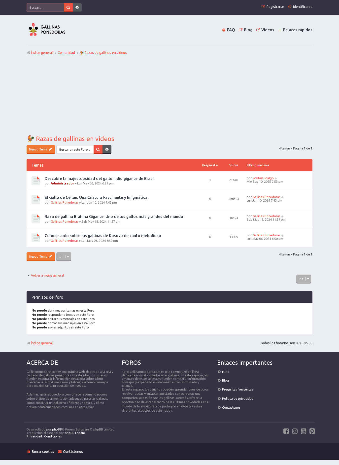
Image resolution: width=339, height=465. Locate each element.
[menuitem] (300, 7)
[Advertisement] (169, 95)
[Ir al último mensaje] (276, 178)
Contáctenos (231, 407)
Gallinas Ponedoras (64, 202)
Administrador (62, 183)
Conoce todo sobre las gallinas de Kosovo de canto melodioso (103, 235)
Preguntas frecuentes (237, 389)
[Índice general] (47, 30)
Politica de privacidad (237, 398)
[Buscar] (68, 7)
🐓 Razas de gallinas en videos (70, 138)
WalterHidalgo (263, 178)
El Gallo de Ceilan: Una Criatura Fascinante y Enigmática (96, 197)
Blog (225, 380)
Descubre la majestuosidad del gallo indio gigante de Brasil (100, 178)
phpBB (57, 429)
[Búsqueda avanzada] (77, 7)
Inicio (226, 371)
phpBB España (75, 432)
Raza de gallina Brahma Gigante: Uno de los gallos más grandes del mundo (114, 216)
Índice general (42, 343)
